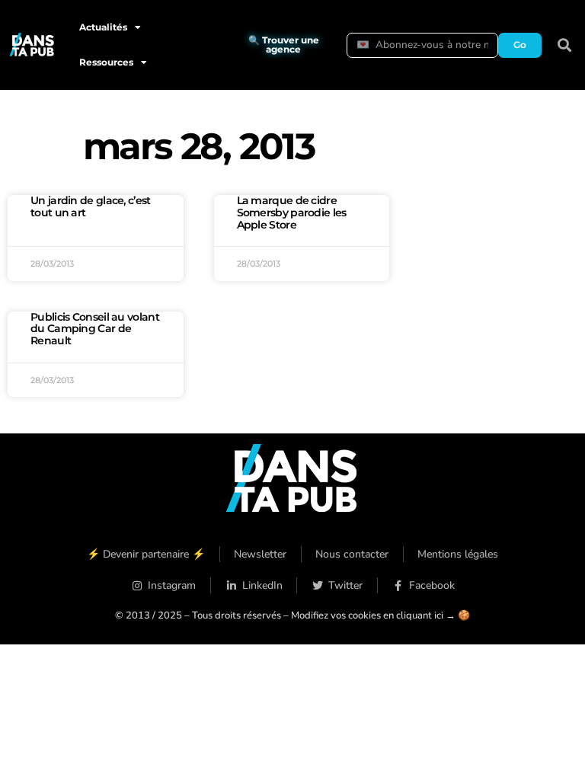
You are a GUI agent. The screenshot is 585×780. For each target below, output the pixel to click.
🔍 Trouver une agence (283, 44)
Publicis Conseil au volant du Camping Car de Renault (94, 329)
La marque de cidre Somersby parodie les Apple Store (292, 212)
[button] (564, 45)
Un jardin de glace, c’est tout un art (90, 206)
